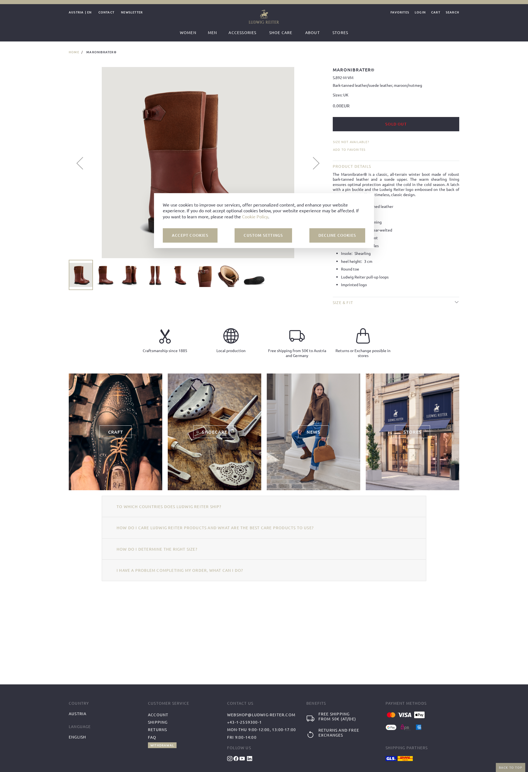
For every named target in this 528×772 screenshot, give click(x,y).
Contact (106, 12)
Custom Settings (263, 235)
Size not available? (351, 142)
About (312, 32)
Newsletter (132, 12)
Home (74, 52)
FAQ (152, 737)
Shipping (158, 722)
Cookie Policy (255, 216)
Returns (157, 729)
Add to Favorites (349, 149)
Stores (340, 32)
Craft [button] (115, 432)
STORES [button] (412, 432)
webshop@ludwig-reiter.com (261, 714)
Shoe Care (281, 32)
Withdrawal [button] (162, 745)
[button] (80, 163)
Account (158, 714)
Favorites (400, 12)
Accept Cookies (190, 235)
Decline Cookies (337, 235)
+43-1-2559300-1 (244, 722)
